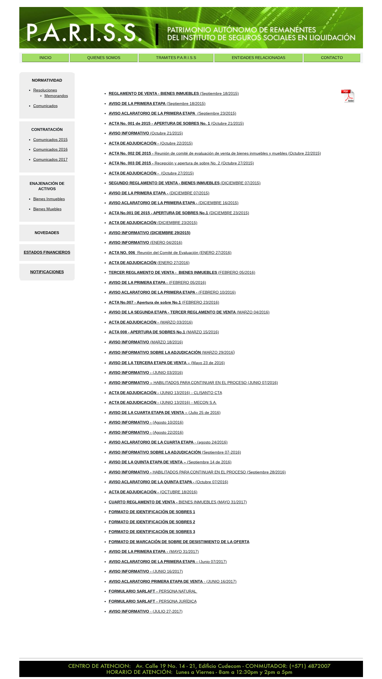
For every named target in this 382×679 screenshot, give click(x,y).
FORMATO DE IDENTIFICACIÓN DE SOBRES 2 (152, 522)
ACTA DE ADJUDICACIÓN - (153, 492)
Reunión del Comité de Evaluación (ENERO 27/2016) (170, 252)
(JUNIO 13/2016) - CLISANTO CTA (165, 392)
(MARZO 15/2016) (164, 332)
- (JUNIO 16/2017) (173, 581)
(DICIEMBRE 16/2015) (174, 203)
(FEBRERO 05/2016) (182, 272)
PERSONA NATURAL (153, 591)
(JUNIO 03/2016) (146, 372)
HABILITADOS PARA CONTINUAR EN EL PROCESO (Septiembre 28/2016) (197, 472)
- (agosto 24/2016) (168, 442)
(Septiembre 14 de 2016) (170, 462)
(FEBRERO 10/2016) (172, 292)
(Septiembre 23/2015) (172, 113)
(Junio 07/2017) (168, 561)
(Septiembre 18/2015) (174, 93)
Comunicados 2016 (50, 149)
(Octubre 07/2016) (168, 482)
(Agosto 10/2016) (146, 422)
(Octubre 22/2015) (151, 143)
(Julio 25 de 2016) (165, 412)
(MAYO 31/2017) (154, 551)
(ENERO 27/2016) (173, 262)
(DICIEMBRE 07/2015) (185, 183)
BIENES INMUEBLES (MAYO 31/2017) (178, 502)
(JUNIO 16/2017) (146, 571)
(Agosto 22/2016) (146, 432)
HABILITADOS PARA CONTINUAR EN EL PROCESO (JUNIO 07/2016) (193, 382)
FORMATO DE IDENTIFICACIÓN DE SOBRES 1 (152, 512)
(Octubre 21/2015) (166, 133)
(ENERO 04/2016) (145, 242)
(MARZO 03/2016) (151, 322)
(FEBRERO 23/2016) (164, 302)
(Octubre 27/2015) (151, 173)
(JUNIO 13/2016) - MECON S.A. (163, 402)
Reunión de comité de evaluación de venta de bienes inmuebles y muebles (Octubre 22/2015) (215, 153)
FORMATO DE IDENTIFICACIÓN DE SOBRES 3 (152, 531)
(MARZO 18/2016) (146, 342)
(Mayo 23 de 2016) (167, 362)
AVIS (113, 133)
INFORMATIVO (135, 133)
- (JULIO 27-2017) (146, 611)
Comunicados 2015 (50, 139)
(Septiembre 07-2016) (175, 452)
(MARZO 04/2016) (189, 312)
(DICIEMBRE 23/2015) (179, 213)
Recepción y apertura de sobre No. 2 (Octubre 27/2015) (181, 163)
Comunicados (45, 105)
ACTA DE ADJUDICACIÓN (132, 262)
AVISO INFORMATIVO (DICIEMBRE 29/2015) (149, 232)
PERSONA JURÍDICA (153, 601)
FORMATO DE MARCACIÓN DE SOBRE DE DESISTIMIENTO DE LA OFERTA (179, 541)
